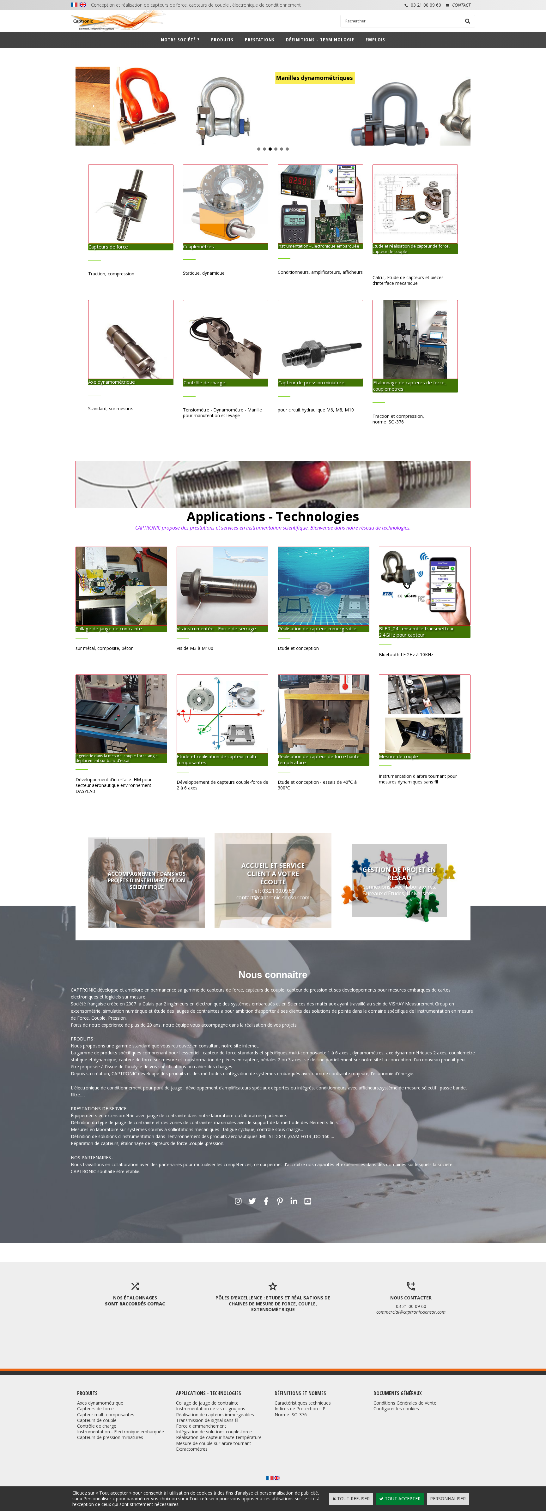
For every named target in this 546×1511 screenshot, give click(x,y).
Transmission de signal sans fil (207, 1420)
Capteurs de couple (97, 1420)
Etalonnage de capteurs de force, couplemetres (409, 385)
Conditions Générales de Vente (404, 1403)
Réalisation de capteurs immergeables (215, 1415)
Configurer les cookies (396, 1409)
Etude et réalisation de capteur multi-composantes (217, 759)
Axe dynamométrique (111, 382)
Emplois (375, 39)
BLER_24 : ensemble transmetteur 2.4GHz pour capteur (416, 631)
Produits (222, 39)
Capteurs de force (108, 246)
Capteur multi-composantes (105, 1415)
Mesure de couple (398, 756)
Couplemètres (198, 246)
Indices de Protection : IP (300, 1409)
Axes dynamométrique (100, 1403)
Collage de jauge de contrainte (109, 628)
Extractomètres (192, 1449)
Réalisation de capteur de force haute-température (319, 759)
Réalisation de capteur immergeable (317, 628)
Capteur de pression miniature (311, 382)
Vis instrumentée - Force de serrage (216, 628)
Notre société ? (180, 39)
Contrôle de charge (204, 382)
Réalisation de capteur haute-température (219, 1437)
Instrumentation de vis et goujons (210, 1409)
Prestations (260, 39)
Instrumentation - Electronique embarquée (318, 246)
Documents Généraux (397, 1393)
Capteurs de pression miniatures (110, 1437)
